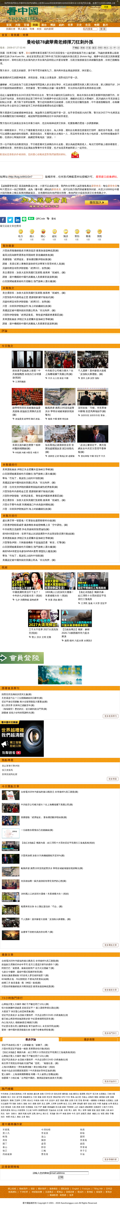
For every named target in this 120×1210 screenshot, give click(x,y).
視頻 (5, 567)
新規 (62, 378)
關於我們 (42, 1188)
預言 (3, 1117)
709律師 (70, 1107)
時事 (32, 29)
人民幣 (53, 1104)
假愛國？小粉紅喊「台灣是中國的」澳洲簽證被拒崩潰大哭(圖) (32, 1078)
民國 (24, 1113)
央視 (66, 1110)
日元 (70, 1104)
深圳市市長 (95, 415)
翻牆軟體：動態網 (58, 1195)
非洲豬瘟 (29, 1107)
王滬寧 (17, 1100)
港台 (44, 24)
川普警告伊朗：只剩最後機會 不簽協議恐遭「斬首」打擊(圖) (33, 542)
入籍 (107, 1110)
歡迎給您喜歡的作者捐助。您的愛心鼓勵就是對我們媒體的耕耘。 (34, 154)
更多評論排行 (110, 1081)
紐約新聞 (48, 29)
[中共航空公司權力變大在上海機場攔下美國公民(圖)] (10, 804)
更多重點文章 (110, 945)
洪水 (39, 637)
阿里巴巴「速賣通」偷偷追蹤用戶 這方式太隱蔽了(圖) (28, 968)
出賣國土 (103, 1094)
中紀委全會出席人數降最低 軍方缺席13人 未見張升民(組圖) (30, 1026)
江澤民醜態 (20, 381)
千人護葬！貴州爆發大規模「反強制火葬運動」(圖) (46, 919)
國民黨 (65, 1094)
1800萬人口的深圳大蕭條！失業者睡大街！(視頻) (45, 893)
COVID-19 (48, 1094)
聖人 (34, 637)
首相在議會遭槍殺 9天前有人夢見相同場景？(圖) (25, 975)
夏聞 (82, 1136)
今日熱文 (7, 345)
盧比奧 (36, 1094)
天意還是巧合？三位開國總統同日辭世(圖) (22, 698)
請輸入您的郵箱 (41, 1173)
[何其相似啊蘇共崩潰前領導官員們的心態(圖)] (10, 881)
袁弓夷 (19, 1097)
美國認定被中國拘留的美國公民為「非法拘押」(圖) (28, 310)
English (75, 1188)
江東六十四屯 (107, 1107)
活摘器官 (97, 1107)
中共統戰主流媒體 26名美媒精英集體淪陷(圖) (25, 529)
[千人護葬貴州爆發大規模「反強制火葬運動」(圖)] (10, 919)
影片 (105, 24)
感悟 (107, 1113)
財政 (90, 1104)
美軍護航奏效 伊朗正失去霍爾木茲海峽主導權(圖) (28, 319)
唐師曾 (51, 456)
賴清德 (30, 1094)
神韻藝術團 (37, 1192)
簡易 (82, 1129)
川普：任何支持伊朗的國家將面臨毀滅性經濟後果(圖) (30, 487)
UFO (63, 1097)
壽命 (19, 1117)
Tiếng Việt (98, 1188)
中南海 (36, 1100)
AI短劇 (18, 452)
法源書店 (49, 1192)
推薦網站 (12, 1192)
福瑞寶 (99, 1192)
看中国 (24, 13)
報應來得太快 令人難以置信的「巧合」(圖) (41, 906)
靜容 (43, 1147)
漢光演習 (57, 1094)
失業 (50, 599)
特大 (106, 48)
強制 (97, 378)
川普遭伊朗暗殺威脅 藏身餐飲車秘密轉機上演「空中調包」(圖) (35, 525)
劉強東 (8, 1107)
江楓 (43, 1150)
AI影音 (29, 452)
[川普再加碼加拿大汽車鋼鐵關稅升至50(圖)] (10, 855)
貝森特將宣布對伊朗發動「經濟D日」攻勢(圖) (26, 268)
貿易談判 (5, 1100)
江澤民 (84, 603)
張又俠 (95, 1094)
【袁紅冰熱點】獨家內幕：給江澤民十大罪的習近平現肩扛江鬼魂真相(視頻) (58, 843)
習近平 (97, 456)
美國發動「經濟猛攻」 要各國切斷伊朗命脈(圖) (26, 259)
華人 (70, 1110)
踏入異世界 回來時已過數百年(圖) (18, 705)
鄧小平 (59, 1113)
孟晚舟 (91, 1097)
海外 (8, 1113)
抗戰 (34, 1113)
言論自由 (52, 1110)
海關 (89, 1110)
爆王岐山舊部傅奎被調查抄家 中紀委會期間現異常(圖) (28, 1018)
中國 (66, 378)
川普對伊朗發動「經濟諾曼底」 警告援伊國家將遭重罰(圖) (32, 315)
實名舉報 (85, 456)
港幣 (74, 1104)
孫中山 (39, 1113)
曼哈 (28, 53)
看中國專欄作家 (12, 1124)
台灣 (110, 1104)
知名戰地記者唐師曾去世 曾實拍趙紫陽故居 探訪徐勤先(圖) (59, 448)
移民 (75, 1110)
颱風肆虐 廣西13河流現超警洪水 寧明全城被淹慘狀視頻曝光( (59, 411)
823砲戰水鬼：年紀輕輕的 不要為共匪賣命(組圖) (25, 979)
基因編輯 (51, 1107)
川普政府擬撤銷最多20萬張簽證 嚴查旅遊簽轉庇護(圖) (30, 250)
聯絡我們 (23, 1188)
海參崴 (104, 1104)
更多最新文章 (110, 990)
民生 (3, 1113)
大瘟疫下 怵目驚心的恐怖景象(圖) (18, 1011)
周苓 (5, 1140)
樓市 (85, 1104)
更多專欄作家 (110, 1159)
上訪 (76, 1107)
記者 (57, 456)
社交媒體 (4, 1104)
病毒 (42, 1094)
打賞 (88, 48)
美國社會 (10, 29)
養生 (28, 1117)
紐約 (61, 24)
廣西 (67, 640)
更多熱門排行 (110, 1033)
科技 (39, 29)
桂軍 (29, 1113)
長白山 (14, 1110)
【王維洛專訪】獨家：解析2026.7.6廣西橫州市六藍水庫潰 (76, 633)
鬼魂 (90, 603)
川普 (24, 1094)
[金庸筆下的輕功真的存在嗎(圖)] (10, 932)
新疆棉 (4, 1097)
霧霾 (45, 1107)
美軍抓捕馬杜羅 (9, 774)
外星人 (13, 1117)
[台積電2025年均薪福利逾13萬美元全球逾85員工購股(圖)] (10, 792)
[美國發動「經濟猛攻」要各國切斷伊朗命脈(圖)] (10, 817)
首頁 (9, 24)
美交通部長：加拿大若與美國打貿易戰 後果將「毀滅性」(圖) (33, 272)
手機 (112, 1113)
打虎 (76, 1100)
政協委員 (19, 419)
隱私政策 (65, 1188)
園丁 (5, 1143)
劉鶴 (12, 1100)
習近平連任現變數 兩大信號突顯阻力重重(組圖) (25, 701)
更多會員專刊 (110, 716)
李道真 (44, 1133)
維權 (64, 1107)
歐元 (65, 1104)
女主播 (60, 1110)
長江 (9, 1097)
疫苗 (44, 1097)
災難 (49, 637)
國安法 (76, 1094)
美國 (35, 24)
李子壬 (83, 1150)
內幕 (42, 1100)
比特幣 (60, 1104)
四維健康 (7, 1154)
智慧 (102, 1113)
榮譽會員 (96, 186)
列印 (100, 48)
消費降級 (24, 599)
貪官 (57, 1100)
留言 (94, 48)
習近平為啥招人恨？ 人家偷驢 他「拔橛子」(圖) (25, 1045)
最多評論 (30, 1039)
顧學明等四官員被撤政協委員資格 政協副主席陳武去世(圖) (26, 411)
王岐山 (84, 1097)
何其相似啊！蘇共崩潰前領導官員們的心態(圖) (43, 881)
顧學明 (27, 419)
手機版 (76, 48)
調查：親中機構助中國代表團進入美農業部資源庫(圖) (30, 277)
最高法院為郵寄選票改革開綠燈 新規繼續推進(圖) (28, 255)
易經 (89, 1113)
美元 (43, 1104)
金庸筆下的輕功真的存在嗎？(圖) (37, 932)
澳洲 (20, 1113)
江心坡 (29, 1110)
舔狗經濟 (34, 599)
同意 (106, 7)
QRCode (40, 218)
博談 (52, 24)
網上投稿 (12, 1188)
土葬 (88, 378)
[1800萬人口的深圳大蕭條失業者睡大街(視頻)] (10, 893)
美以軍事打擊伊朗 (10, 766)
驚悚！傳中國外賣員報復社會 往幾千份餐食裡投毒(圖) (28, 1029)
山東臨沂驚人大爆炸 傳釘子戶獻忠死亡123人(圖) (25, 1004)
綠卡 (112, 1110)
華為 (72, 1097)
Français (86, 1188)
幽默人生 (96, 1113)
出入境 (56, 378)
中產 (99, 1104)
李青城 (83, 1147)
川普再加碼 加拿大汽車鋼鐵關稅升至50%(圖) (43, 855)
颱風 (50, 419)
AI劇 (24, 452)
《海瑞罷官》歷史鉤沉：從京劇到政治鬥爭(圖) (24, 709)
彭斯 (107, 1097)
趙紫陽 (71, 456)
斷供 (60, 599)
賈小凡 (6, 1133)
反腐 (71, 1100)
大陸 (17, 24)
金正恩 (78, 1097)
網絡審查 (89, 1107)
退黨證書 (70, 1192)
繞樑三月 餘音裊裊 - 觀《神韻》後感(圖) (21, 982)
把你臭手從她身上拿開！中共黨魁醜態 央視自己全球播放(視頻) (26, 374)
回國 (103, 1110)
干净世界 (24, 1192)
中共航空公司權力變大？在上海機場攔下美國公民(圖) (47, 804)
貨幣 (48, 1104)
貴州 (83, 378)
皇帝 (78, 1113)
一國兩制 (93, 1100)
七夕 (17, 599)
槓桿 (39, 1104)
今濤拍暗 (46, 1129)
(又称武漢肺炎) (15, 1094)
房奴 (55, 599)
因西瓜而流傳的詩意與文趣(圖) (17, 694)
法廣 (116, 1100)
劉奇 (69, 1113)
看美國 (15, 35)
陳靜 (43, 1140)
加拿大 (20, 1104)
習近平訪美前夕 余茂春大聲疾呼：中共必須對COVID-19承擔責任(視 (35, 1015)
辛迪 (82, 1154)
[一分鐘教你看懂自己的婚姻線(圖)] (10, 830)
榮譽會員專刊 (10, 688)
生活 (88, 24)
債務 (34, 1104)
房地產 (80, 1104)
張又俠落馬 (7, 770)
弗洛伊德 (57, 1097)
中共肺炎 (4, 1094)
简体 (83, 48)
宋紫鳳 (6, 1129)
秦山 (5, 1147)
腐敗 (66, 1100)
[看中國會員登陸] (22, 658)
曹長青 (44, 1154)
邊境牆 (102, 1097)
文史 (79, 24)
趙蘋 (82, 1143)
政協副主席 (41, 419)
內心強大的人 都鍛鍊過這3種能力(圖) (20, 1022)
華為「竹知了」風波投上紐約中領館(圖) (23, 478)
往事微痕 (101, 1100)
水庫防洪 (88, 640)
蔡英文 (115, 1104)
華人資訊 (22, 29)
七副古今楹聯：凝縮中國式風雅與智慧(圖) (22, 971)
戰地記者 (64, 456)
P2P (40, 1107)
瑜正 (5, 1150)
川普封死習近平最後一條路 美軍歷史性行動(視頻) (26, 1048)
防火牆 (58, 1107)
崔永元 (30, 1100)
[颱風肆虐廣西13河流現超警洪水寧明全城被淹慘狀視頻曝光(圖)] (10, 868)
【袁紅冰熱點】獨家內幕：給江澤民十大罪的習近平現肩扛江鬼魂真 (92, 595)
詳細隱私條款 (60, 7)
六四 (35, 1097)
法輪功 (81, 1107)
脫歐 (25, 1104)
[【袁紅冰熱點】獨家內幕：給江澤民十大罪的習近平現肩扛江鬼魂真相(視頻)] (10, 843)
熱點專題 (8, 760)
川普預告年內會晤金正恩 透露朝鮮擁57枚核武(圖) (28, 297)
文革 (23, 1117)
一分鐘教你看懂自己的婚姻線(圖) (37, 830)
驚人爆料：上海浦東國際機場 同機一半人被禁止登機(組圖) (30, 1074)
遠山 (43, 1136)
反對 (92, 378)
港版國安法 (27, 1097)
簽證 (98, 1110)
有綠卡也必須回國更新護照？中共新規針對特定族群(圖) (29, 1070)
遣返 (94, 1110)
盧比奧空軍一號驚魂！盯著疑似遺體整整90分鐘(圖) (29, 520)
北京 (3, 1107)
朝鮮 (14, 1104)
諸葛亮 (83, 1113)
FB (10, 1104)
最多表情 (89, 1039)
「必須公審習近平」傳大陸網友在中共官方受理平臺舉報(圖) (92, 448)
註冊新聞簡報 (10, 1166)
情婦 (62, 1100)
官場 (26, 24)
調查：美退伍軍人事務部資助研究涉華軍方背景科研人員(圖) (33, 263)
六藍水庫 (78, 640)
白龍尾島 (21, 1110)
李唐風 (83, 1140)
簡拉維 (65, 419)
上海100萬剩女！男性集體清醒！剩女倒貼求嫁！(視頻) (28, 1067)
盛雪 (43, 1143)
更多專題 (113, 779)
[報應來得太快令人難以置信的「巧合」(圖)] (10, 906)
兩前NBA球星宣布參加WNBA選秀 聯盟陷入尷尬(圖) (29, 551)
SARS (35, 1110)
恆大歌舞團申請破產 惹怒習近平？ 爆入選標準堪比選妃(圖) (30, 1008)
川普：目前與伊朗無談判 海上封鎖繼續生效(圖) (26, 306)
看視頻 (109, 1192)
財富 (94, 1104)
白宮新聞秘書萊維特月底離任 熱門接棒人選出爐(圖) (29, 281)
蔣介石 (46, 1113)
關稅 (96, 1097)
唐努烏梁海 (5, 1110)
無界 (71, 1195)
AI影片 (36, 452)
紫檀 (60, 419)
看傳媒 (90, 1192)
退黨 (39, 1097)
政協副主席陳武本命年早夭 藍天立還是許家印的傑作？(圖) (30, 964)
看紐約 (80, 1192)
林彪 (64, 1113)
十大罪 (96, 603)
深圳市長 (85, 415)
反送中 (52, 1100)
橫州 (72, 640)
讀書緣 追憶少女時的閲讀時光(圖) (18, 712)
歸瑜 (82, 1133)
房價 (18, 1107)
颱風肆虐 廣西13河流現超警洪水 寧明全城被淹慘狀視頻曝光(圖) (52, 868)
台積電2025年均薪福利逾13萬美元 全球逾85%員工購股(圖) (49, 792)
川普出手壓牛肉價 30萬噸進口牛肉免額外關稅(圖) (28, 504)
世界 (70, 24)
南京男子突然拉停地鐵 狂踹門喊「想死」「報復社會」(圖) (30, 1063)
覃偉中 (104, 415)
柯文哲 (49, 1097)
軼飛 (5, 1136)
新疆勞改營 (43, 1110)
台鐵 (70, 1094)
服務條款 (53, 1188)
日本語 (109, 1188)
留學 (84, 1110)
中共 (50, 378)
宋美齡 (52, 1113)
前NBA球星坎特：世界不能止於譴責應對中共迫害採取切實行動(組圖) (38, 533)
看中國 (86, 1100)
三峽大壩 (111, 1094)
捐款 (33, 1188)
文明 (44, 637)
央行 (30, 1104)
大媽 (14, 1107)
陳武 (33, 419)
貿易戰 (82, 1094)
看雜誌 (60, 1192)
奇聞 (96, 24)
